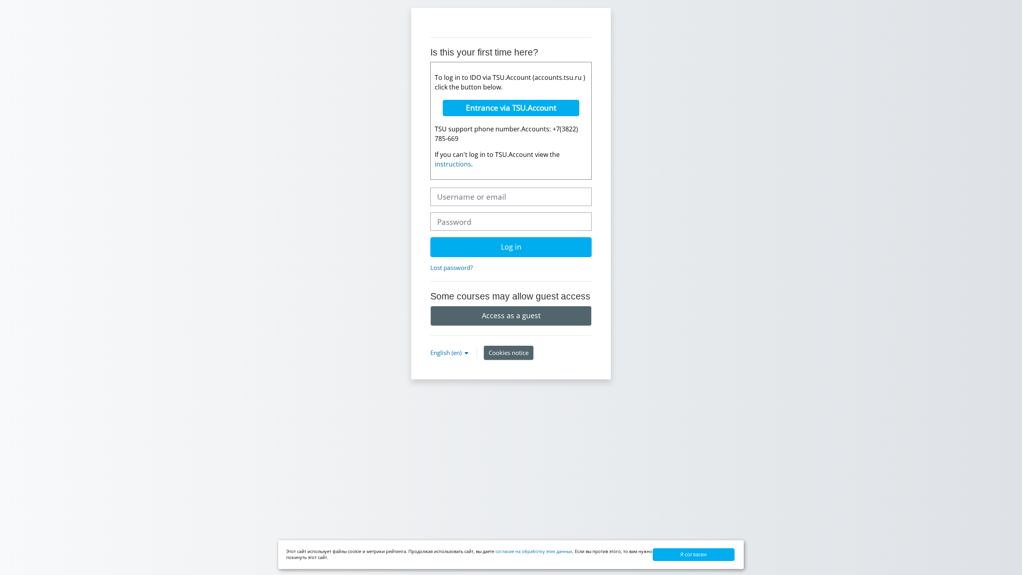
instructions (453, 164)
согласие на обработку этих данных (533, 551)
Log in (511, 247)
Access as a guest (511, 315)
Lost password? (451, 268)
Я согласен (693, 554)
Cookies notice (509, 353)
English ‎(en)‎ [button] (446, 353)
